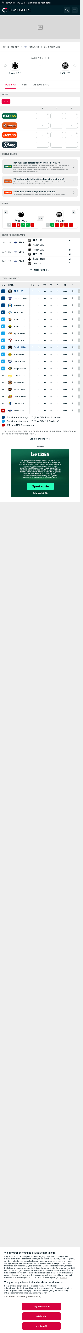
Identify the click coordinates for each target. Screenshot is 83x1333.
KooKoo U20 (20, 389)
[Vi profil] (15, 66)
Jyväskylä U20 (20, 340)
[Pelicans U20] (10, 312)
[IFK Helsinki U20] (10, 361)
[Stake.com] (9, 145)
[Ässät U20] (10, 347)
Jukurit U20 (19, 403)
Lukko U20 (19, 375)
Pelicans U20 (20, 312)
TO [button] (51, 285)
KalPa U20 (19, 319)
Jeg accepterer (41, 1306)
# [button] (2, 285)
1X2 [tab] (6, 101)
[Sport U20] (10, 333)
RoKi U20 (19, 410)
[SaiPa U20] (10, 326)
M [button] (65, 285)
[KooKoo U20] (10, 389)
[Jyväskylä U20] (10, 340)
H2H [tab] (24, 84)
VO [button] (44, 285)
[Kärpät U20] (10, 368)
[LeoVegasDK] (9, 125)
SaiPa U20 (19, 326)
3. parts (63, 1277)
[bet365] (9, 116)
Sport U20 (19, 333)
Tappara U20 (20, 298)
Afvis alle (41, 1316)
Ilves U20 (19, 354)
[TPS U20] (10, 291)
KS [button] (32, 285)
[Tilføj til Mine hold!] (5, 65)
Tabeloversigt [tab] (41, 84)
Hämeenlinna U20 (20, 382)
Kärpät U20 (20, 368)
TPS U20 (65, 73)
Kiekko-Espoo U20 (20, 305)
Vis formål (41, 1326)
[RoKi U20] (10, 410)
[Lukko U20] (10, 375)
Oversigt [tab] (10, 84)
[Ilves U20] (10, 354)
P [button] (72, 285)
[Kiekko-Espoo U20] (10, 305)
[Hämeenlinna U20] (10, 382)
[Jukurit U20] (10, 403)
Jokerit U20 (19, 396)
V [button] (38, 285)
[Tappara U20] (10, 298)
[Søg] (67, 10)
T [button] (57, 285)
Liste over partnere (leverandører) (23, 1296)
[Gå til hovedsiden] (19, 10)
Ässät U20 (15, 73)
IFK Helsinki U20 (20, 361)
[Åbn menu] (75, 10)
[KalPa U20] (10, 319)
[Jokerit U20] (10, 396)
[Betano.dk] (9, 135)
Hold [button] (11, 285)
